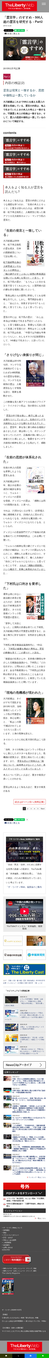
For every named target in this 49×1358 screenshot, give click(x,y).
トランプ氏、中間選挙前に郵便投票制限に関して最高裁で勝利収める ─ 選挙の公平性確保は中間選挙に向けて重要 (29, 1149)
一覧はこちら (41, 1218)
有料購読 (6, 1230)
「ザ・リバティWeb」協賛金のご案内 (24, 886)
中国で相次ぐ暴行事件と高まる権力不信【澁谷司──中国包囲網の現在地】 (28, 1091)
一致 (35, 983)
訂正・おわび (8, 1237)
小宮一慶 (15, 980)
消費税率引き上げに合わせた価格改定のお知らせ (19, 1216)
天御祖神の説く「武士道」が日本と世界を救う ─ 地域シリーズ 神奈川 (32, 1039)
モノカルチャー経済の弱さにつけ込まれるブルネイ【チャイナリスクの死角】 (28, 1119)
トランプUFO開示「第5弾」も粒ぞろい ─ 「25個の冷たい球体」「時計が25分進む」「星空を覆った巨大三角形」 (24, 1002)
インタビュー (12, 983)
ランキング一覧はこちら (37, 1177)
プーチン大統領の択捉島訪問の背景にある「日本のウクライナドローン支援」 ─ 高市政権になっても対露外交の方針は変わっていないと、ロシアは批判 (29, 1171)
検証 (20, 980)
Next (43, 808)
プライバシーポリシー (11, 1235)
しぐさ (40, 983)
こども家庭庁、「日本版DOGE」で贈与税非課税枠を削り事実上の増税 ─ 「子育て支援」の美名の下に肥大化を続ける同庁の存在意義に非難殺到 (29, 1128)
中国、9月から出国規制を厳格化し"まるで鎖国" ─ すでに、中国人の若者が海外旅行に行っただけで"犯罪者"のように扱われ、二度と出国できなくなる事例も (28, 1082)
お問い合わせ (8, 1247)
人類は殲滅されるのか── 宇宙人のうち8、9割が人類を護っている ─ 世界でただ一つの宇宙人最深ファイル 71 (24, 1016)
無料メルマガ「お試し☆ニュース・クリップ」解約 (19, 1271)
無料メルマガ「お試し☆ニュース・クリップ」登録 (19, 1268)
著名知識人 (31, 980)
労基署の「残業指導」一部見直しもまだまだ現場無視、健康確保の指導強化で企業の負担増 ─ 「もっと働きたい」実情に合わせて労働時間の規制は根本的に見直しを (28, 1109)
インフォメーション (13, 1210)
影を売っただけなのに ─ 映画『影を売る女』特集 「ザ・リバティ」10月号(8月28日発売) (29, 1099)
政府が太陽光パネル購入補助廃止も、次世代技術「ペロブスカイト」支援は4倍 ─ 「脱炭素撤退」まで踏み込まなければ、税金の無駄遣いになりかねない (28, 1159)
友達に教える (13, 33)
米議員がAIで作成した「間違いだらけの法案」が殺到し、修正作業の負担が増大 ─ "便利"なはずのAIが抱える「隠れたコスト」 (28, 1139)
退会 (4, 1232)
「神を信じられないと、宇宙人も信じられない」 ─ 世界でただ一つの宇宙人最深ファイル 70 (32, 1051)
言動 (9, 980)
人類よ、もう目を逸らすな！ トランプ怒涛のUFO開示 (32, 1028)
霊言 (24, 980)
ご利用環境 (7, 1242)
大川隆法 (20, 983)
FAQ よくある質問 (9, 1240)
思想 (26, 983)
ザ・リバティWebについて (12, 1227)
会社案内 (6, 1245)
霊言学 (30, 983)
